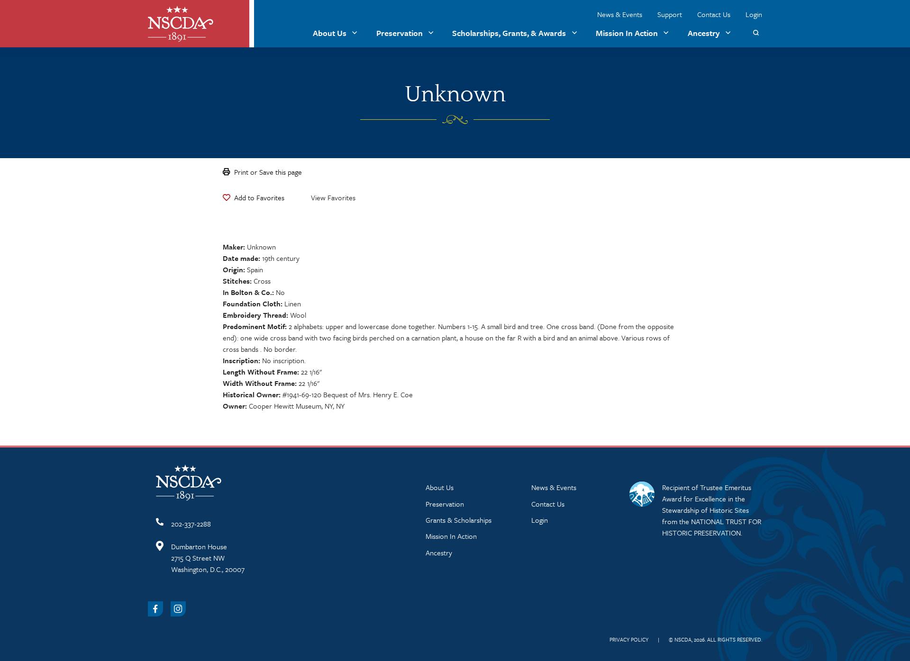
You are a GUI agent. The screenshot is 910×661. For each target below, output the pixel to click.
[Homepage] (180, 24)
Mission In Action (627, 33)
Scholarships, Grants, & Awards (509, 33)
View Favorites (333, 197)
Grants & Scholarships (458, 520)
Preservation (399, 33)
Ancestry (704, 33)
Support (669, 14)
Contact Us (713, 14)
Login (754, 14)
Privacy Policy (629, 639)
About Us (329, 33)
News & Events (619, 14)
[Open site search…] (755, 33)
